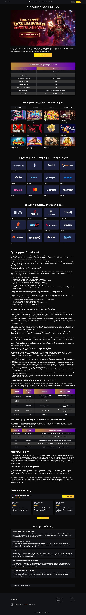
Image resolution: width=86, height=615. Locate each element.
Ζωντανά (34, 107)
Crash (50, 107)
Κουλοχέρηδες (67, 107)
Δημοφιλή (17, 107)
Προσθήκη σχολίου (68, 496)
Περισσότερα (43, 517)
